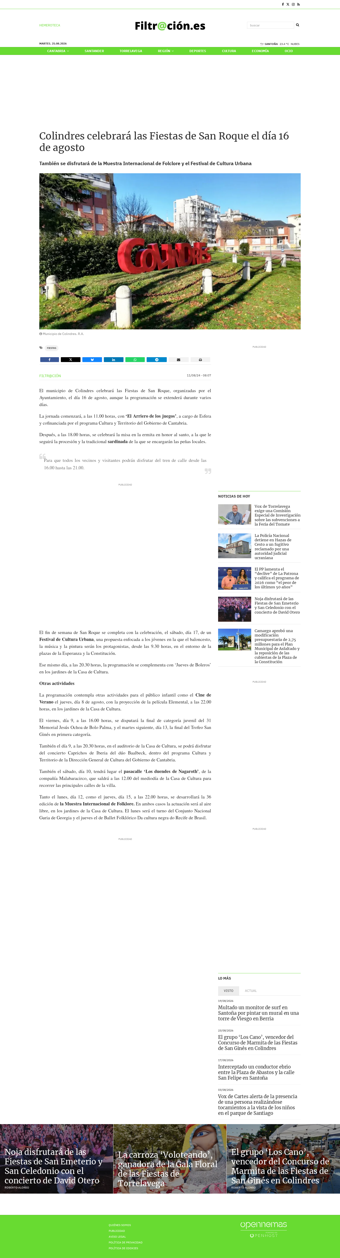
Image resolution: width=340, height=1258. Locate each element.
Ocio (289, 51)
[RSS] (298, 4)
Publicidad (117, 1231)
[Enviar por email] (179, 359)
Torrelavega (131, 51)
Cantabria (56, 51)
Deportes (197, 51)
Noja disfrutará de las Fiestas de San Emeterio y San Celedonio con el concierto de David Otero (277, 605)
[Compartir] (49, 359)
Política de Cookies (123, 1248)
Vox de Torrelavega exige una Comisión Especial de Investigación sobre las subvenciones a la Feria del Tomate (278, 515)
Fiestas (51, 348)
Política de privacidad (125, 1242)
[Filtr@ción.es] (170, 25)
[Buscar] (297, 25)
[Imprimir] (200, 359)
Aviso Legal (117, 1236)
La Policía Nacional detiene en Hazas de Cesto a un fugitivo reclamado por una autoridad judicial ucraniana (273, 546)
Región (164, 51)
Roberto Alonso (17, 1187)
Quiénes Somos (120, 1225)
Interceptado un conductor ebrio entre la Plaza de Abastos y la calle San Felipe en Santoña (256, 1072)
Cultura (229, 51)
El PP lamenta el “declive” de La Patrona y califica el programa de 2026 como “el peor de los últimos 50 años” (277, 578)
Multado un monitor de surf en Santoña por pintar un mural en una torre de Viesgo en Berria (258, 1013)
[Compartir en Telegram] (157, 359)
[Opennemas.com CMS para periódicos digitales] (264, 1229)
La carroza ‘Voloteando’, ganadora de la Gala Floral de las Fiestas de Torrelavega (167, 1169)
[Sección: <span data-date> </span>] (39, 4)
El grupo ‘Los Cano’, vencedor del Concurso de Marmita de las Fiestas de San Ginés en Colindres (257, 1042)
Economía (260, 51)
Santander (94, 51)
